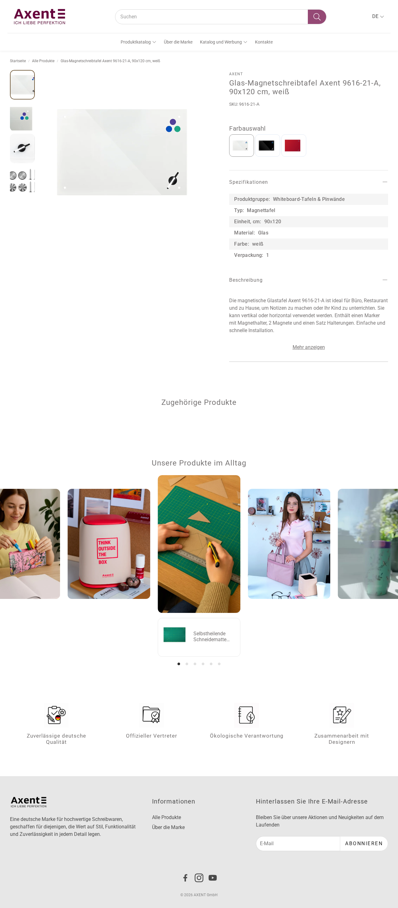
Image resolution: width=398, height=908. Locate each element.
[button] (220, 17)
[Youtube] (212, 877)
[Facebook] (185, 877)
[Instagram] (199, 877)
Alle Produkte (43, 61)
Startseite (18, 61)
